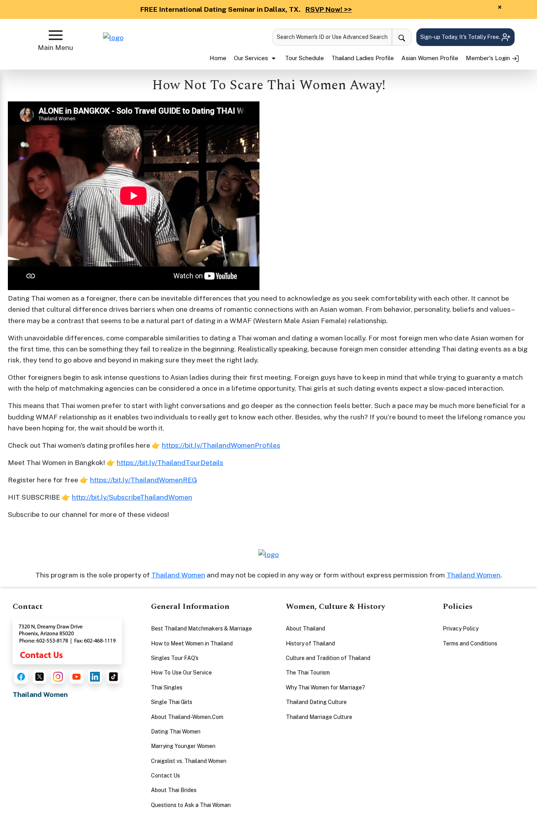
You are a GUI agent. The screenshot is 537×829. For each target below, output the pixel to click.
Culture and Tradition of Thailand (328, 658)
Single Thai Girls (171, 702)
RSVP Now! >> (328, 9)
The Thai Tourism (308, 672)
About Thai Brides (174, 790)
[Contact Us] (67, 640)
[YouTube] (76, 677)
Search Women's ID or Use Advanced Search (332, 37)
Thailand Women (178, 575)
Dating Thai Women (175, 731)
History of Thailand (310, 643)
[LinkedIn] (95, 677)
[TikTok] (113, 677)
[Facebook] (21, 677)
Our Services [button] (252, 58)
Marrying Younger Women (183, 746)
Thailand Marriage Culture (319, 717)
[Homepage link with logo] (268, 554)
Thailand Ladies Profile (362, 58)
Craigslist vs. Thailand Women (188, 761)
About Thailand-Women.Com (187, 717)
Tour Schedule (304, 58)
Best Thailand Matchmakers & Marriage (201, 628)
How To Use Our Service (181, 672)
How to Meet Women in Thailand (192, 643)
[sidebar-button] (56, 35)
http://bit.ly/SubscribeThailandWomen (132, 497)
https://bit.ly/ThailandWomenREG (143, 480)
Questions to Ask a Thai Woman (191, 805)
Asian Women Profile (429, 58)
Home (218, 58)
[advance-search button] (402, 37)
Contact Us (165, 775)
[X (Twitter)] (39, 677)
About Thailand (305, 628)
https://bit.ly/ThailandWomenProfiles (221, 445)
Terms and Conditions (470, 643)
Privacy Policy (460, 628)
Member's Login (488, 58)
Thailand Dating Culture (316, 702)
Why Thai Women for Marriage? (325, 687)
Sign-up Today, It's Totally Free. (460, 37)
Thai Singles (166, 687)
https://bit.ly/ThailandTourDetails (170, 462)
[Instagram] (58, 677)
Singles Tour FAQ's (175, 658)
